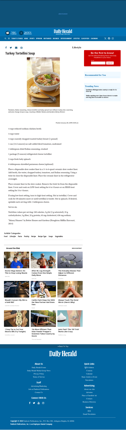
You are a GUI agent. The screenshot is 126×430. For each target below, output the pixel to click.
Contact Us (39, 392)
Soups (51, 236)
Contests (89, 370)
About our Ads (89, 389)
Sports (32, 38)
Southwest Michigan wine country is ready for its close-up (101, 90)
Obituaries (47, 38)
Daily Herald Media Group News (38, 370)
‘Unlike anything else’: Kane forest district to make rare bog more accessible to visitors (102, 96)
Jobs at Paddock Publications (39, 389)
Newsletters (89, 380)
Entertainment (66, 38)
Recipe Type (42, 236)
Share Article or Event (89, 377)
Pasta (20, 236)
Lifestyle (76, 38)
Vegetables (59, 236)
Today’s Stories (17, 38)
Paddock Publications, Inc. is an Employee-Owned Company (31, 424)
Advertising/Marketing (39, 386)
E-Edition (90, 367)
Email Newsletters (89, 414)
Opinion (39, 38)
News (26, 38)
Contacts (89, 398)
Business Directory (89, 402)
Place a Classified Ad (89, 395)
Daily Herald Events (39, 367)
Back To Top (63, 346)
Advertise (89, 392)
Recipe (33, 236)
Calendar (94, 38)
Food (5, 236)
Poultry (26, 236)
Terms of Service (39, 377)
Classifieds (85, 38)
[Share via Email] (17, 47)
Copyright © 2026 (16, 421)
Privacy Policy (39, 374)
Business (56, 38)
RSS (89, 411)
